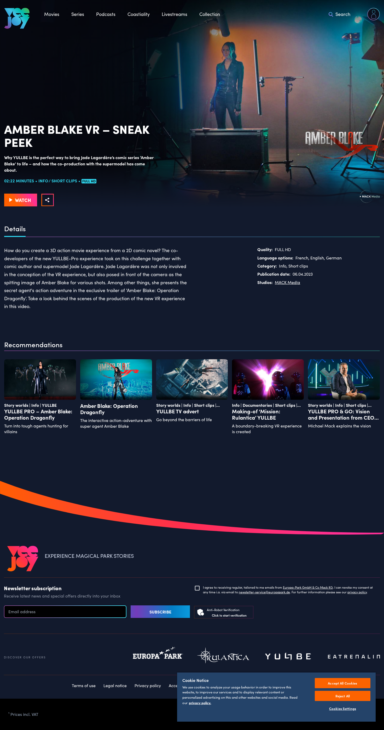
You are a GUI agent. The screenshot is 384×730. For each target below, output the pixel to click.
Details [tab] (15, 228)
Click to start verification (229, 615)
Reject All (342, 695)
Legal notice (115, 685)
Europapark (158, 656)
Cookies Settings (342, 708)
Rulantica (223, 656)
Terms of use (84, 685)
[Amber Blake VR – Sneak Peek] (47, 200)
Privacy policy (148, 685)
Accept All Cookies (342, 683)
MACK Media (287, 282)
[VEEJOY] (17, 18)
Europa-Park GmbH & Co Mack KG (308, 587)
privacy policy (357, 592)
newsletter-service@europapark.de (264, 592)
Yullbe (289, 656)
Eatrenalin (354, 656)
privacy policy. (200, 702)
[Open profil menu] (373, 14)
